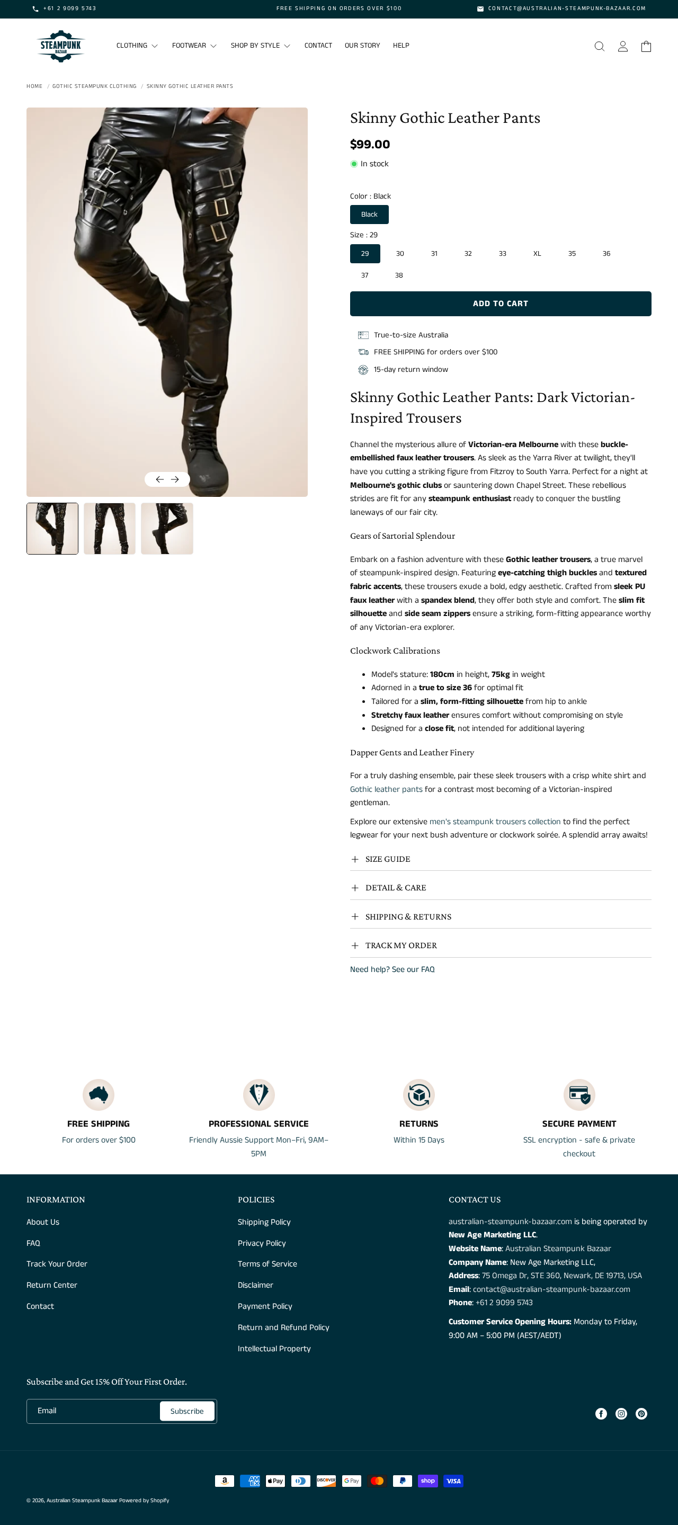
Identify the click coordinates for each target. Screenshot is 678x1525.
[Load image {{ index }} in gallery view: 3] (166, 528)
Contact (40, 1306)
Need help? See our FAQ (392, 970)
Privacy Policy (262, 1243)
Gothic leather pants (386, 789)
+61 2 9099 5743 (504, 1303)
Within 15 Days (419, 1140)
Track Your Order (56, 1264)
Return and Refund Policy (283, 1328)
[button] (599, 46)
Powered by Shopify (144, 1500)
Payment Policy (265, 1306)
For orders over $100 (99, 1140)
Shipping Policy (264, 1222)
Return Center (51, 1285)
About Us (42, 1222)
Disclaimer (255, 1285)
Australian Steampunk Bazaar (558, 1249)
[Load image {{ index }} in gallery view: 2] (109, 528)
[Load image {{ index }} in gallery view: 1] (52, 528)
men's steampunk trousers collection (495, 822)
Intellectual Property (274, 1349)
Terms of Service (267, 1264)
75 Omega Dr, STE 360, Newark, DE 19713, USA (562, 1276)
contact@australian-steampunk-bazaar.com (551, 1289)
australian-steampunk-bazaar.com (510, 1222)
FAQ (33, 1243)
